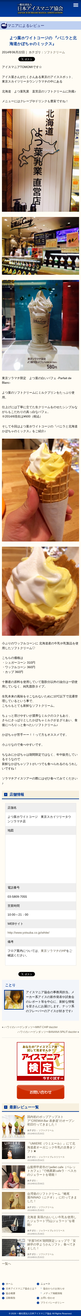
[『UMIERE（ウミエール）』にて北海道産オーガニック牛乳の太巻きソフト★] (13, 1150)
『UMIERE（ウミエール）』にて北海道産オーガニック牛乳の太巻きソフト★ (51, 1147)
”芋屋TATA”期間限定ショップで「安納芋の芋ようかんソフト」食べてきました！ (51, 1244)
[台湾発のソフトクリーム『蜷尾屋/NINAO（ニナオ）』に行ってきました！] (13, 1200)
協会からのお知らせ (54, 1288)
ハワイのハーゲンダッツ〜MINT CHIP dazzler (31, 1027)
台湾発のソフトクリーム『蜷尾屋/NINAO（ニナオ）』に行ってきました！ (52, 1197)
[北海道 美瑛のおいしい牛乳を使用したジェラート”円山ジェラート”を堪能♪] (13, 1223)
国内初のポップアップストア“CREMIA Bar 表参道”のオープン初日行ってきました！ (51, 1120)
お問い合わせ (48, 1298)
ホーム (9, 1283)
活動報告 (10, 1298)
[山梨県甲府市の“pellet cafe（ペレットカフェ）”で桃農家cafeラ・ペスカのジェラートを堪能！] (13, 1176)
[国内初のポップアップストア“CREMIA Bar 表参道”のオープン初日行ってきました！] (13, 1126)
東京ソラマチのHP (53, 950)
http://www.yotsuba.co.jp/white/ (28, 932)
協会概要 (10, 1293)
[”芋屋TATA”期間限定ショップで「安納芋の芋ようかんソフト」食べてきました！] (13, 1247)
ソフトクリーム (54, 52)
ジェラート (44, 1157)
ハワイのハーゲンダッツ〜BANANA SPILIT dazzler (47, 1032)
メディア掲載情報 (52, 1293)
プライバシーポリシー (52, 1302)
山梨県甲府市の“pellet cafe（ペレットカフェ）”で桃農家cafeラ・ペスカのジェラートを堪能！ (51, 1170)
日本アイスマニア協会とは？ (21, 1288)
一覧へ (6, 1263)
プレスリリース (57, 1157)
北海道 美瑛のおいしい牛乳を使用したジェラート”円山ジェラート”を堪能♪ (51, 1220)
